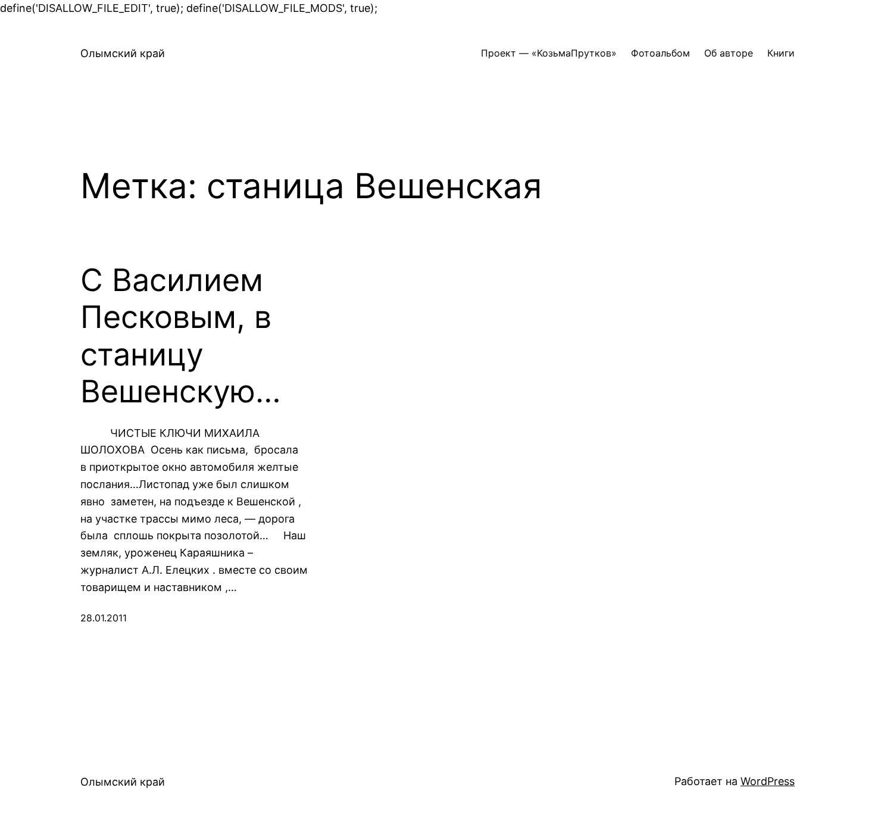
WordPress (767, 781)
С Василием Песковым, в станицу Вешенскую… (180, 336)
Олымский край (122, 53)
